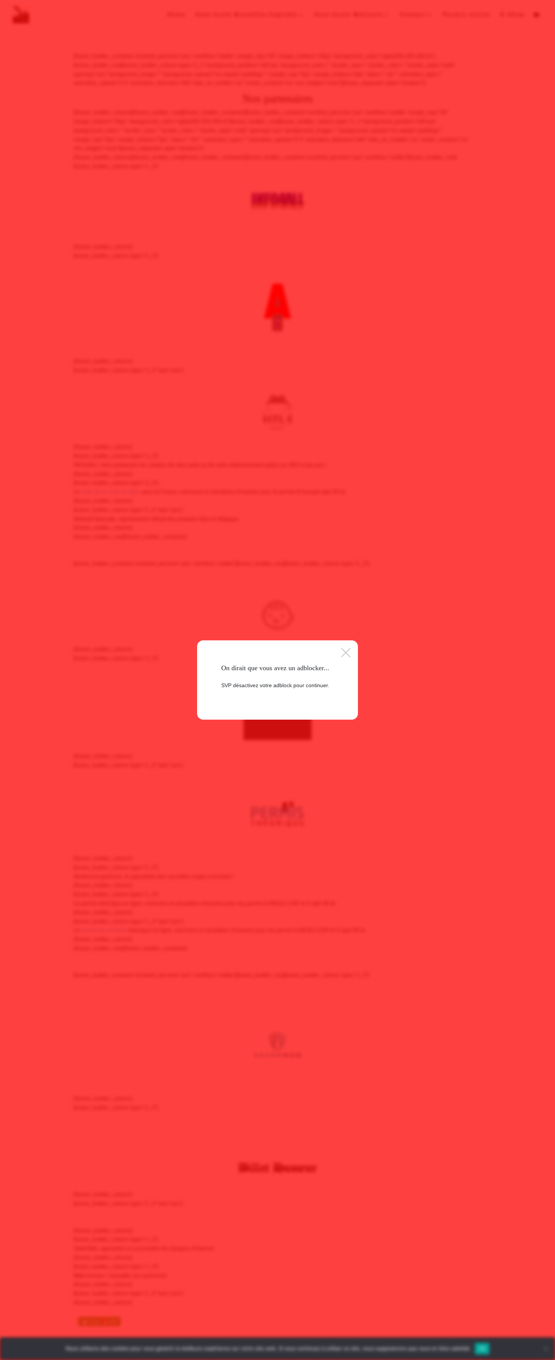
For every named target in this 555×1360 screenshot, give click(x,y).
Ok (482, 1348)
